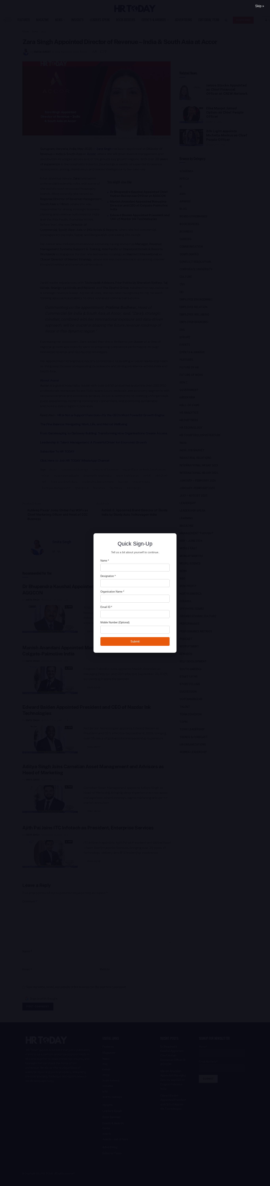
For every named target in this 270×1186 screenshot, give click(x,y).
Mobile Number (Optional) (114, 622)
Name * (104, 560)
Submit (135, 641)
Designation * (108, 576)
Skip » (259, 6)
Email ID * (106, 607)
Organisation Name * (112, 591)
